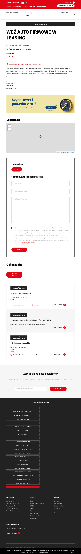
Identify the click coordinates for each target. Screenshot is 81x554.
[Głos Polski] (12, 2)
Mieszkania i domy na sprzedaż (22, 415)
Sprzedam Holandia (22, 464)
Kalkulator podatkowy (37, 6)
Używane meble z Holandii (23, 442)
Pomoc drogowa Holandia (23, 479)
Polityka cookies (35, 516)
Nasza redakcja (59, 506)
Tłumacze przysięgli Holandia (23, 468)
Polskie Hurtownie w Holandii (23, 457)
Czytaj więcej (72, 551)
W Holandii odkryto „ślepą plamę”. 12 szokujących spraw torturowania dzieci (13, 12)
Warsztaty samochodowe (23, 445)
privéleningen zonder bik (20, 343)
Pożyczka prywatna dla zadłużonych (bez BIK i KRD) (30, 320)
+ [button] (9, 126)
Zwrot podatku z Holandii (23, 483)
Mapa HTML (34, 513)
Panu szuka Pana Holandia (22, 453)
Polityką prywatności (29, 243)
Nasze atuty (58, 503)
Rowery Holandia (22, 434)
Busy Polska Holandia (23, 419)
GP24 (32, 506)
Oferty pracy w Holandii (22, 408)
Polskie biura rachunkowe (23, 438)
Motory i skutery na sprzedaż (23, 427)
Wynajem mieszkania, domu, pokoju (22, 412)
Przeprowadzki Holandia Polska (23, 423)
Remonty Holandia (23, 460)
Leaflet (58, 152)
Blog (31, 501)
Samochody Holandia (23, 430)
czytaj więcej (57, 305)
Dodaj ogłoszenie (66, 6)
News (9, 6)
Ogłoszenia (17, 6)
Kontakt (56, 501)
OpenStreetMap (70, 152)
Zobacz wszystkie (14, 274)
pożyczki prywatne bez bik (20, 293)
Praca (25, 6)
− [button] (9, 129)
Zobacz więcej (11, 533)
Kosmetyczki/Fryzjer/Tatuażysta (23, 449)
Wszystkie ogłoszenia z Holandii (23, 487)
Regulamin (33, 518)
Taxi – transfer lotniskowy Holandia (23, 475)
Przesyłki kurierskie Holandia (23, 472)
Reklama (57, 508)
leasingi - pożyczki (40, 23)
